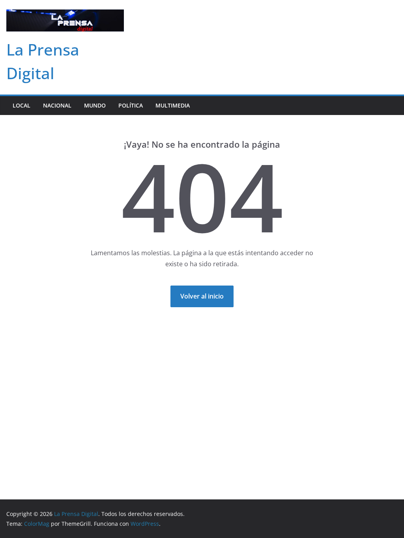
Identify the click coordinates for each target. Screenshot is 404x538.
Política (130, 105)
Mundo (95, 105)
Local (21, 105)
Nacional (57, 105)
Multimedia (172, 105)
